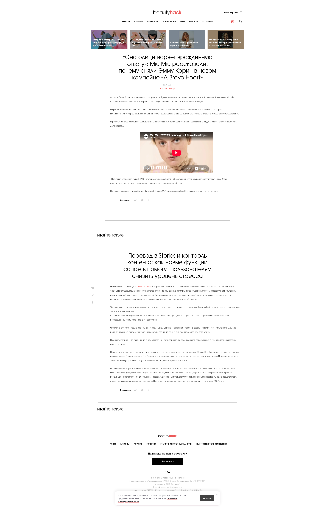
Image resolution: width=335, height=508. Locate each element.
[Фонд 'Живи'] (232, 21)
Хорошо (207, 498)
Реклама (137, 444)
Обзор (172, 89)
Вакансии (151, 444)
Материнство (153, 21)
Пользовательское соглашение (211, 444)
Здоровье (138, 21)
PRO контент (207, 21)
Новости (193, 21)
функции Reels (144, 287)
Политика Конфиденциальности (175, 444)
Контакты (124, 444)
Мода (182, 21)
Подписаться (167, 461)
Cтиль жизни (169, 21)
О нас (113, 444)
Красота (126, 21)
